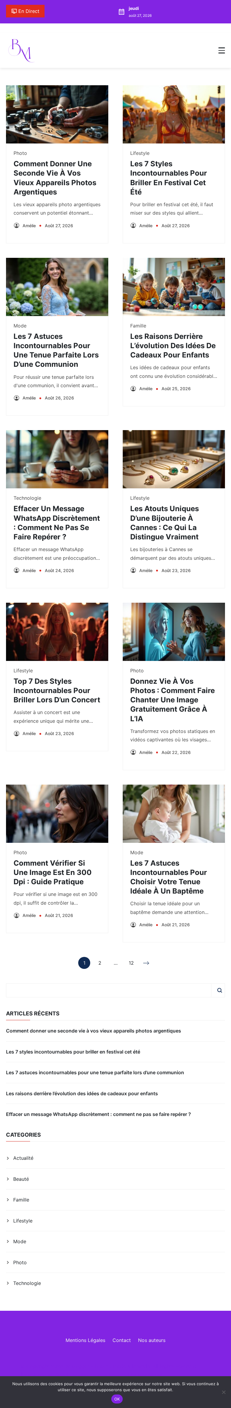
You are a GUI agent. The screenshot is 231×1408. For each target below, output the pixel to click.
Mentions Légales (85, 1340)
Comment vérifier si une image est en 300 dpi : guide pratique (53, 872)
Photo (20, 153)
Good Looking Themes (81, 1375)
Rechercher (219, 990)
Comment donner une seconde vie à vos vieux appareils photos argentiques (93, 1031)
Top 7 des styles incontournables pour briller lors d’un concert (57, 690)
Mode (20, 325)
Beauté (21, 1179)
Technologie (27, 498)
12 (131, 964)
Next (147, 963)
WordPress (150, 1375)
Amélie (29, 225)
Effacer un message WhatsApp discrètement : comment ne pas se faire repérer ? (98, 1114)
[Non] (223, 1392)
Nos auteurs (151, 1340)
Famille (138, 325)
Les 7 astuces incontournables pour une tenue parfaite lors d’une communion (95, 1072)
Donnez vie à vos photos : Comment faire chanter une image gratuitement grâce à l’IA (172, 700)
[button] (221, 50)
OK (117, 1399)
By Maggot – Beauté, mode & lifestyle (107, 1366)
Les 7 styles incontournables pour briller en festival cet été (73, 1052)
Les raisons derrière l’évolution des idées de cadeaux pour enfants (173, 345)
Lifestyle (139, 153)
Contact (121, 1340)
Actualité (23, 1158)
